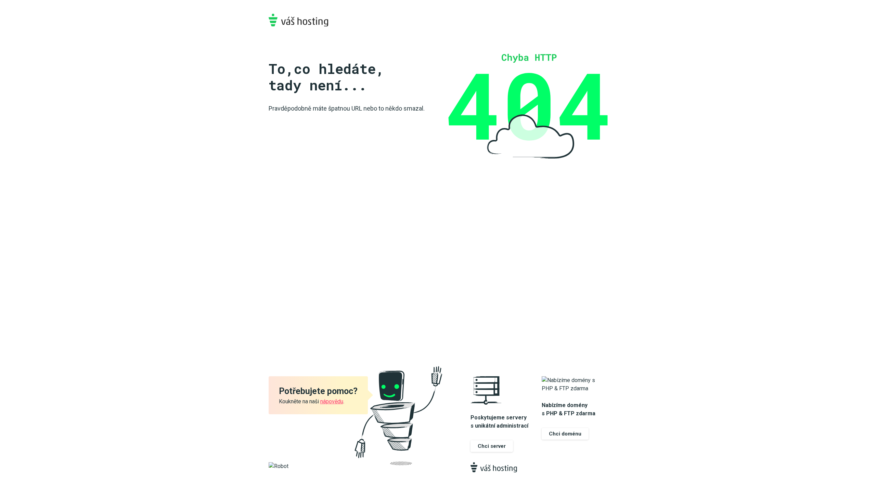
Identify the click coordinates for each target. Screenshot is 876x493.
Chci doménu (565, 434)
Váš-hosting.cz (298, 20)
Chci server (492, 446)
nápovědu (331, 401)
